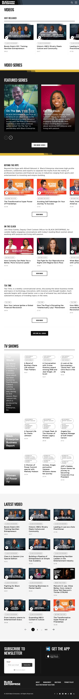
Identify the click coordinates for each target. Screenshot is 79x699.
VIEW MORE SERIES (39, 145)
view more (39, 214)
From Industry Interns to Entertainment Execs (14, 618)
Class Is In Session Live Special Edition (14, 557)
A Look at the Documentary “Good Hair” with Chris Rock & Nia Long (68, 367)
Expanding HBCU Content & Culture (36, 618)
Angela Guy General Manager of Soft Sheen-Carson (68, 434)
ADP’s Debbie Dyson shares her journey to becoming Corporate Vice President (68, 471)
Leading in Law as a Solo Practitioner (64, 528)
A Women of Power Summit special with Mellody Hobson (31, 468)
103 (46, 630)
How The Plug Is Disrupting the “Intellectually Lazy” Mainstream (51, 306)
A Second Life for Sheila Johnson (30, 433)
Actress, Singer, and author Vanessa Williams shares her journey (49, 469)
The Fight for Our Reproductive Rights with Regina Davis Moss (50, 261)
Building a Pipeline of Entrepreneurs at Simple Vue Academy (39, 558)
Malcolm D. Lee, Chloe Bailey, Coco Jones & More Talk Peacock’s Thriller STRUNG (63, 589)
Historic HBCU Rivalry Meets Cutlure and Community (49, 47)
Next (11, 137)
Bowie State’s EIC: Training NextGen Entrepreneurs (15, 47)
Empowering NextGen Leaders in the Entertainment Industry (63, 558)
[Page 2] (53, 629)
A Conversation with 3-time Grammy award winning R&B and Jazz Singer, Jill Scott (49, 368)
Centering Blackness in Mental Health (38, 587)
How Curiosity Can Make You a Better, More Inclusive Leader (17, 261)
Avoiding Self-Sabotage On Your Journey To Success (51, 202)
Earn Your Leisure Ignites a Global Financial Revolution (18, 306)
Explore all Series (39, 333)
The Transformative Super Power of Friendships (18, 202)
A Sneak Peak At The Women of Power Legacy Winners (49, 434)
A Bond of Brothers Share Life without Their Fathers (30, 366)
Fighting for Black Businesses (12, 587)
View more (12, 432)
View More (12, 383)
